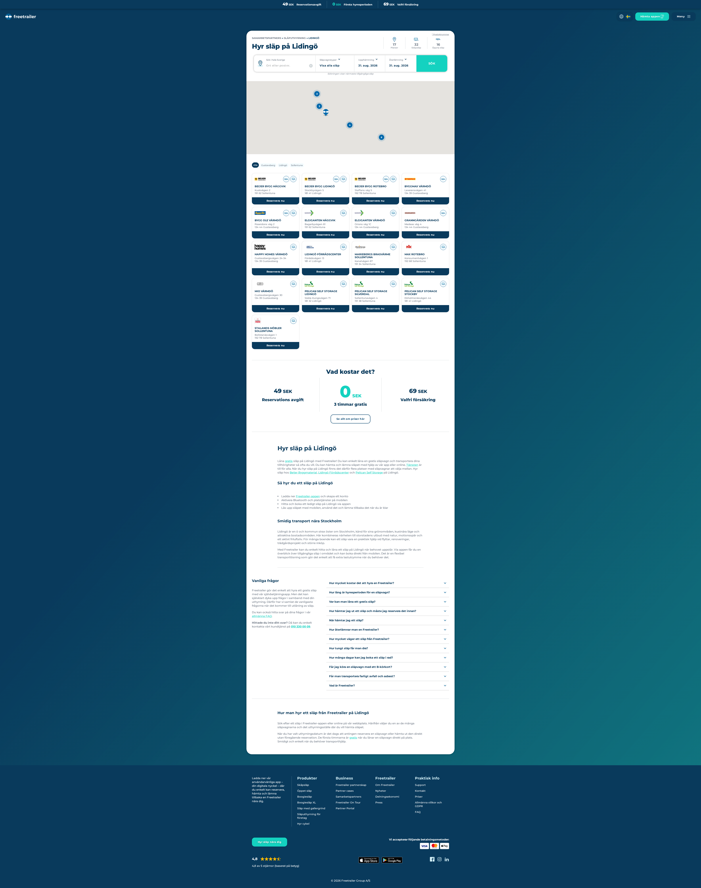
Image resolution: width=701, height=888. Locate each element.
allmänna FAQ (262, 616)
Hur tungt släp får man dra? (348, 648)
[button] (625, 16)
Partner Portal (345, 808)
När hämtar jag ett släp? (346, 620)
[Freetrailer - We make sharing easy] (20, 17)
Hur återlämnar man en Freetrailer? (354, 629)
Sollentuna (297, 165)
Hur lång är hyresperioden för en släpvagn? (359, 592)
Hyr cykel (303, 823)
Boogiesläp (304, 796)
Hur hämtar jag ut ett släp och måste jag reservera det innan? (372, 611)
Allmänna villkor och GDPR (428, 804)
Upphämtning (366, 59)
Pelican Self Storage (369, 472)
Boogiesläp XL (306, 802)
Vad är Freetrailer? (342, 685)
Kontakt (420, 790)
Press (378, 802)
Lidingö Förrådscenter (333, 472)
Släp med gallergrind (311, 808)
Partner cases (345, 790)
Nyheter (380, 790)
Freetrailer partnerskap (351, 785)
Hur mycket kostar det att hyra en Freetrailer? (361, 583)
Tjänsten (412, 465)
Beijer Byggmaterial (303, 472)
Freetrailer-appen (308, 496)
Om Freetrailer (385, 785)
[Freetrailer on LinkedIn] (447, 859)
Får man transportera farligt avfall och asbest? (362, 676)
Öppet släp (304, 790)
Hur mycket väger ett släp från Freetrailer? (359, 639)
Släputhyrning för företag (309, 816)
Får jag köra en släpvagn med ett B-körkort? (360, 667)
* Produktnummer (440, 34)
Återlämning (396, 59)
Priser (419, 796)
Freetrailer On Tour (348, 802)
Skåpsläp (303, 785)
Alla (255, 165)
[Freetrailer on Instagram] (439, 859)
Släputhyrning (295, 38)
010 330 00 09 (300, 626)
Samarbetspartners (266, 38)
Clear (311, 66)
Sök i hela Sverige (275, 59)
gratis (289, 461)
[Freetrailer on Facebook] (432, 859)
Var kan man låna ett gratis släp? (352, 601)
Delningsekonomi (387, 796)
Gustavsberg (268, 165)
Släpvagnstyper (328, 59)
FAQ (418, 812)
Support (420, 785)
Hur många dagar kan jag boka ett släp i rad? (361, 657)
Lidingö (283, 165)
